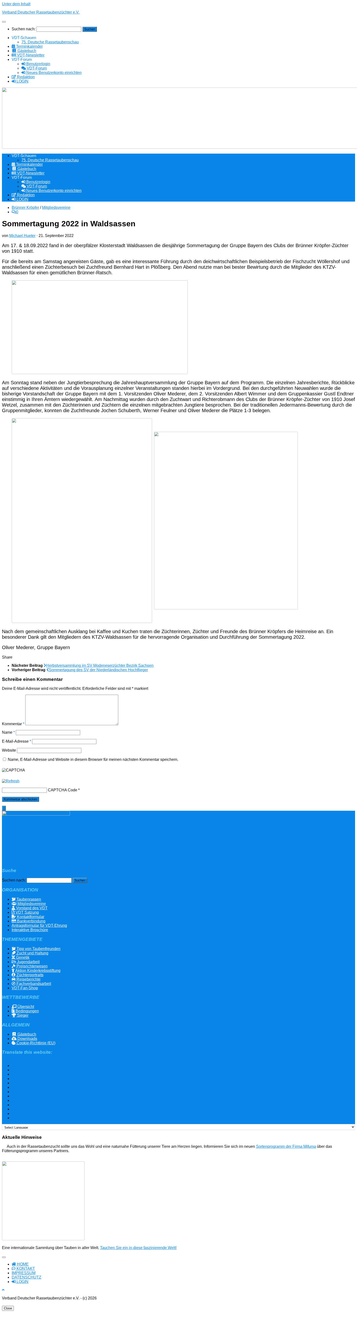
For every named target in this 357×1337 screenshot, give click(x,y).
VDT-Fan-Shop (25, 988)
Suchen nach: (23, 29)
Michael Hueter (22, 236)
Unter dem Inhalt (16, 4)
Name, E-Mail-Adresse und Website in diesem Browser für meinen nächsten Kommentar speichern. (93, 759)
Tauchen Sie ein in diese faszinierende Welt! (138, 1248)
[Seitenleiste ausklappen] (4, 808)
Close (8, 1308)
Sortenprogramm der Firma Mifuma (286, 1146)
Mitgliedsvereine (56, 207)
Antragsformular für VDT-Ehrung (39, 925)
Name (8, 732)
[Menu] (4, 22)
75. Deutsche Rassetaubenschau (50, 42)
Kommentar (13, 724)
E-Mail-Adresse (16, 741)
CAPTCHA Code (62, 790)
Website (9, 750)
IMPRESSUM (23, 1273)
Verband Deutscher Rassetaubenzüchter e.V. (40, 12)
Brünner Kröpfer (25, 207)
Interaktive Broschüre (30, 930)
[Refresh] (10, 781)
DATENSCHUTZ (26, 1277)
